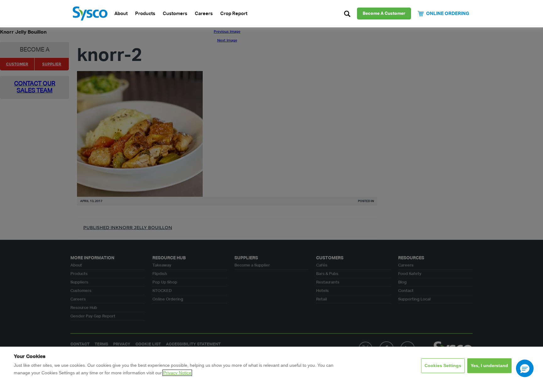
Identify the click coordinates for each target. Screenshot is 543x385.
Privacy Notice (177, 372)
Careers (204, 13)
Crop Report (233, 13)
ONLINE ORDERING (447, 13)
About (121, 13)
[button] (525, 368)
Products (145, 13)
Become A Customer (384, 13)
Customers (175, 13)
